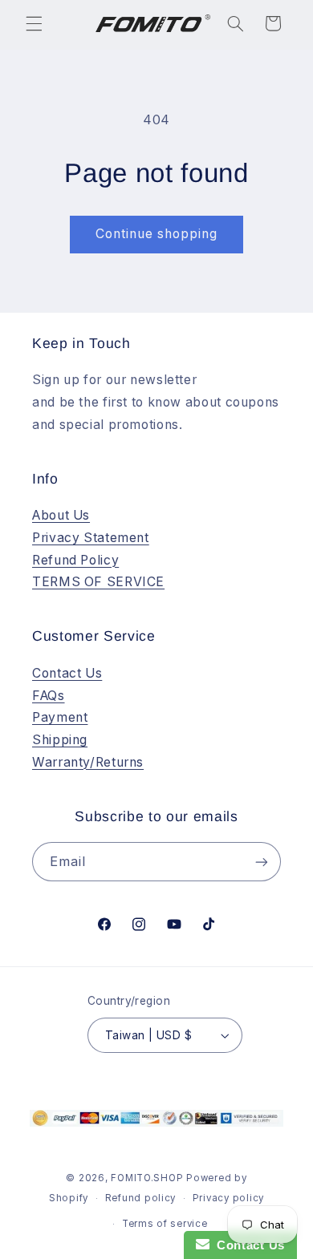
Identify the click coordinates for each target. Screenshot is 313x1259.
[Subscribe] (261, 861)
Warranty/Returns (88, 762)
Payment (59, 717)
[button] (33, 23)
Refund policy (141, 1198)
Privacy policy (228, 1198)
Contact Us (67, 673)
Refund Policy (75, 560)
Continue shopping (157, 233)
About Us (61, 515)
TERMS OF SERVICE (98, 581)
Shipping (59, 739)
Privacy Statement (90, 537)
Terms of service (165, 1223)
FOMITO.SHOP (147, 1178)
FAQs (48, 695)
